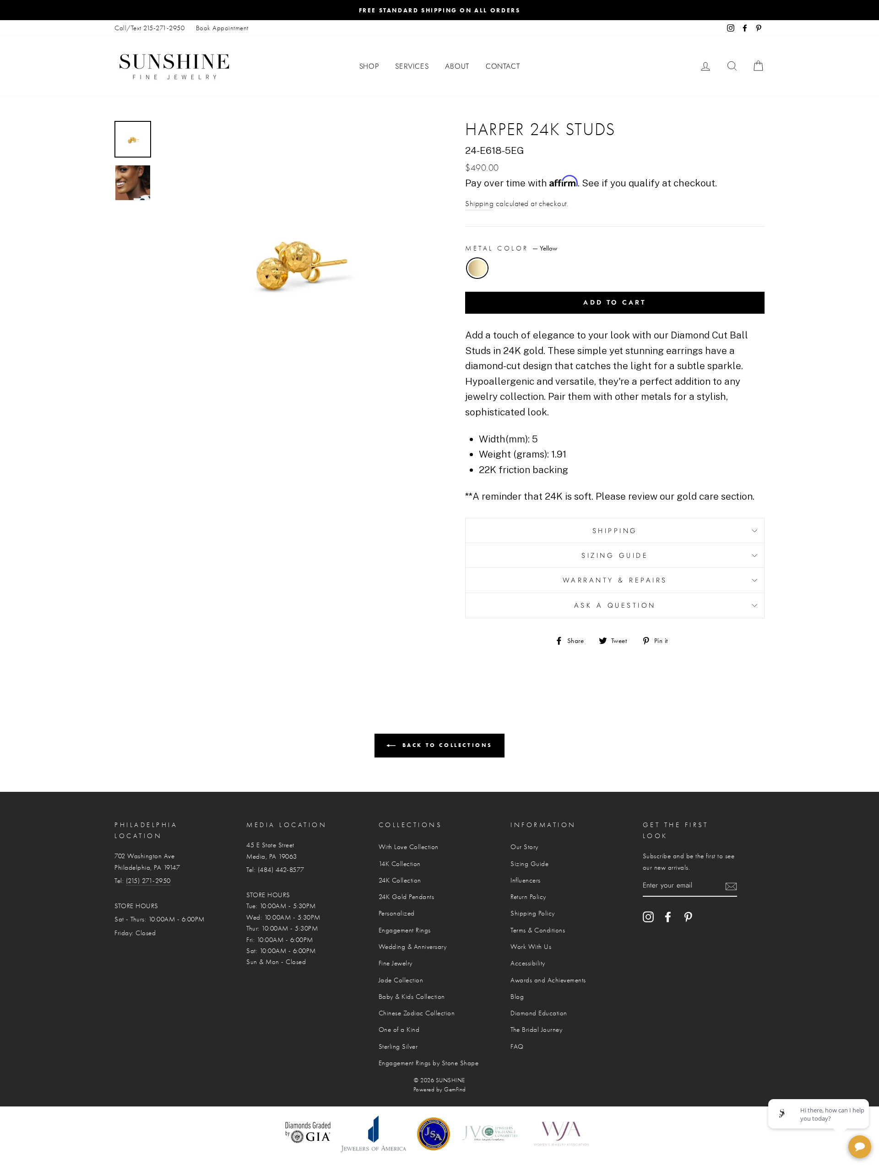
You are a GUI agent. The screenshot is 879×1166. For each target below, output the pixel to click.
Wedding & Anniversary (413, 947)
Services (412, 66)
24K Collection (400, 880)
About (457, 66)
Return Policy (528, 897)
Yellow (477, 268)
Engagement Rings (405, 930)
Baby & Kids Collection (412, 996)
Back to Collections (446, 744)
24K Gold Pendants (406, 897)
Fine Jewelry (395, 963)
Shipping (479, 203)
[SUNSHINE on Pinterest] (688, 916)
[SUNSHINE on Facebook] (667, 916)
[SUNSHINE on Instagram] (648, 916)
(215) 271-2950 (148, 881)
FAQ (517, 1046)
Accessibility (527, 963)
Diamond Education (538, 1013)
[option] (439, 10)
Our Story (524, 847)
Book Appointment (222, 28)
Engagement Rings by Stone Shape (429, 1063)
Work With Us (530, 947)
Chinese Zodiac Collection (417, 1013)
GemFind (455, 1089)
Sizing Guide (614, 555)
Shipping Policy (532, 913)
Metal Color (511, 248)
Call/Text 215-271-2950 (149, 28)
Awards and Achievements (548, 980)
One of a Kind (399, 1029)
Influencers (525, 880)
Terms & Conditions (537, 930)
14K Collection (400, 864)
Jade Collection (401, 980)
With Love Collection (409, 847)
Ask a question (615, 605)
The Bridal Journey (536, 1029)
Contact (503, 66)
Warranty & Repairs (615, 580)
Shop (369, 66)
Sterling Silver (398, 1046)
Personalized (397, 913)
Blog (517, 996)
